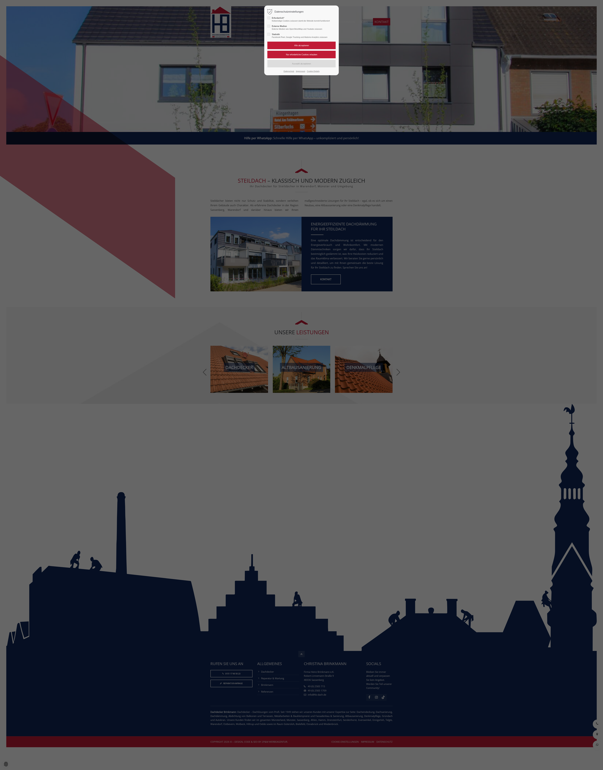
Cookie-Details (313, 71)
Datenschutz (289, 71)
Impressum (300, 71)
